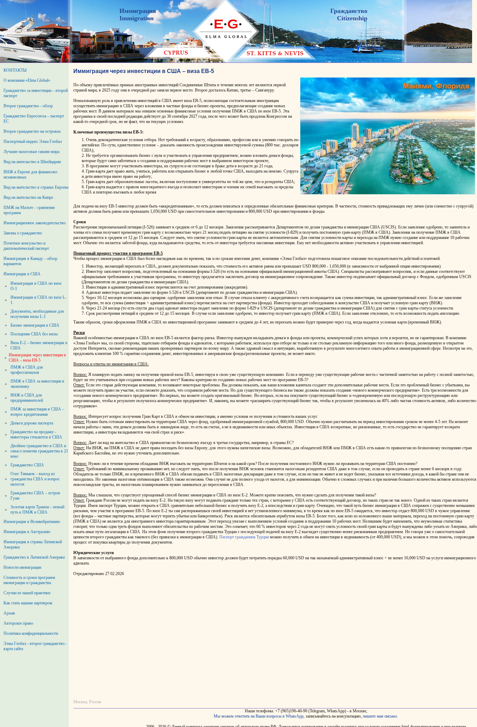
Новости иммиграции (22, 567)
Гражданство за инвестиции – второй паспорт (35, 93)
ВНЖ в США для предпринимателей (26, 398)
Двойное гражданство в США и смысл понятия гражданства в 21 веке (39, 451)
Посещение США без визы (34, 334)
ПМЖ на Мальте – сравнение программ (29, 210)
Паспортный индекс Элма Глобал (32, 141)
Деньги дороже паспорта (31, 423)
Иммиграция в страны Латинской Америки (32, 544)
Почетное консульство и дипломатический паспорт (26, 246)
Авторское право (18, 623)
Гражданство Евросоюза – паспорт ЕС (33, 119)
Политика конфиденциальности (30, 633)
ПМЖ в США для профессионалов (26, 370)
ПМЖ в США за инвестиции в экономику (37, 384)
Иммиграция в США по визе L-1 (38, 300)
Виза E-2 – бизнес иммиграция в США (38, 345)
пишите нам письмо (380, 716)
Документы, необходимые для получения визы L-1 (37, 314)
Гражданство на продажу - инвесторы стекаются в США (36, 434)
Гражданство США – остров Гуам (35, 495)
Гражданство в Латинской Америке (34, 557)
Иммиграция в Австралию (26, 531)
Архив (9, 613)
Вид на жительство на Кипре (28, 197)
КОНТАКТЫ (15, 70)
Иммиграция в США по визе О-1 (35, 286)
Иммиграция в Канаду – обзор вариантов (30, 261)
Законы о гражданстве (22, 233)
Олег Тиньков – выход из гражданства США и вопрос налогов (35, 479)
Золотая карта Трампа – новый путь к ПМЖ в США (37, 509)
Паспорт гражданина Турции (244, 537)
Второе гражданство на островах (32, 131)
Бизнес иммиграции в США (34, 325)
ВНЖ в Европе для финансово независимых (30, 174)
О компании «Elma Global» (26, 80)
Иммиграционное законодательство (34, 222)
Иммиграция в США (22, 273)
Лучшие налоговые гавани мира (31, 151)
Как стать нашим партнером (27, 603)
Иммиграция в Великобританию (31, 521)
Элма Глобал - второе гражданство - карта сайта (35, 646)
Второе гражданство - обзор (28, 105)
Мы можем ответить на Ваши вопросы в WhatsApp (258, 716)
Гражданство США (27, 465)
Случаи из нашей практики (26, 592)
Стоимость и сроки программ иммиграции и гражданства (29, 580)
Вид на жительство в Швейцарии (32, 161)
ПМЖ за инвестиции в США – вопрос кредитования (37, 412)
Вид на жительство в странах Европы (35, 187)
